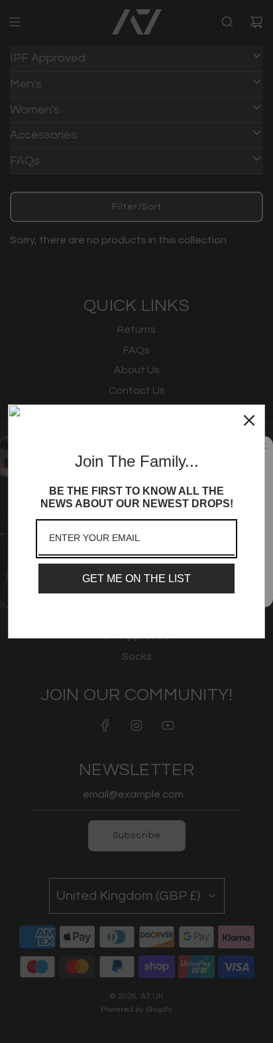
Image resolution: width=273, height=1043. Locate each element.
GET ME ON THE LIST (136, 578)
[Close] (249, 420)
